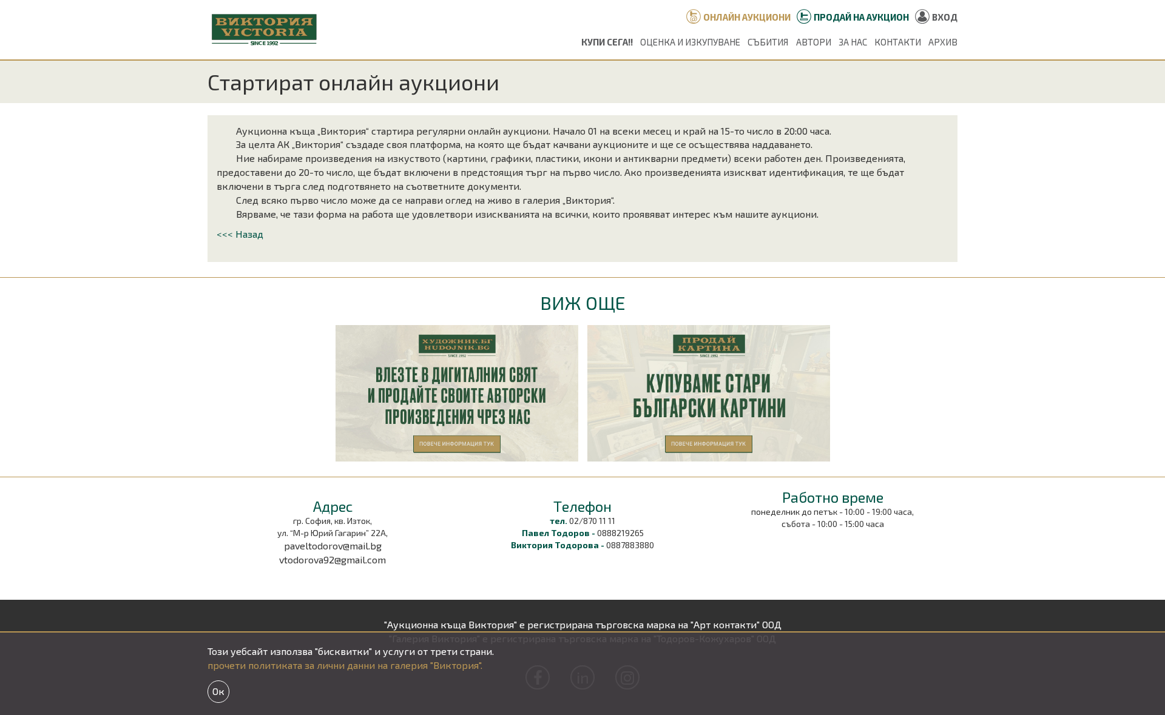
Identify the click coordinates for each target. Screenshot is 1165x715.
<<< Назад (240, 234)
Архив (942, 41)
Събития (768, 41)
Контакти (897, 41)
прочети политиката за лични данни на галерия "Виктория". (345, 665)
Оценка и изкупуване (690, 41)
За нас (853, 41)
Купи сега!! (607, 41)
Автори (813, 41)
